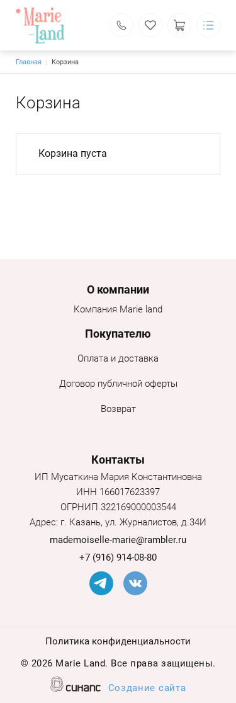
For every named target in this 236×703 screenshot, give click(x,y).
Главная (29, 62)
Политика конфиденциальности (118, 641)
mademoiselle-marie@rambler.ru (118, 540)
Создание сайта (147, 688)
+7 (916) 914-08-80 (118, 557)
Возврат (118, 408)
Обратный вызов (121, 25)
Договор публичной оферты (118, 383)
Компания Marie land (118, 309)
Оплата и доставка (118, 358)
